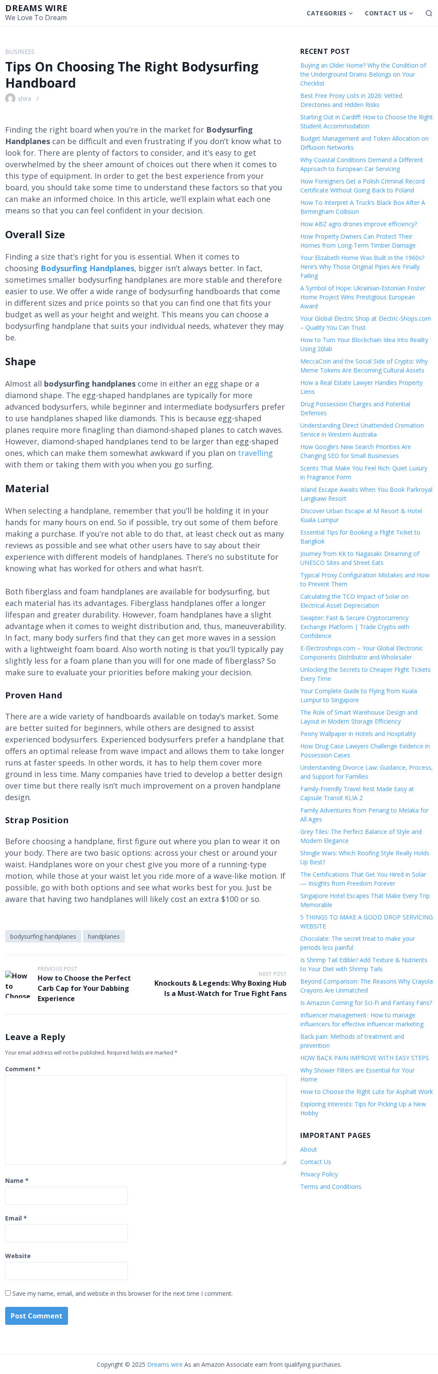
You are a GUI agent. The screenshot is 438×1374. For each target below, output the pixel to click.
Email (16, 1218)
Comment (23, 1069)
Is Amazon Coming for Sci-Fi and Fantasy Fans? (366, 1003)
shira (24, 99)
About (308, 1149)
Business (20, 51)
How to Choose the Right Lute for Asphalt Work (366, 1091)
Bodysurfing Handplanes (87, 268)
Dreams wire (36, 8)
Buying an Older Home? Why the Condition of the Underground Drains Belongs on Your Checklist (363, 74)
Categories (327, 13)
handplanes (104, 936)
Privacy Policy (319, 1174)
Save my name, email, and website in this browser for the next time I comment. (122, 1293)
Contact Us (386, 13)
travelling (255, 453)
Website (18, 1256)
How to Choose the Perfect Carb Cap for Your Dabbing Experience (84, 988)
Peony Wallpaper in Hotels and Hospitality (358, 734)
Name (17, 1180)
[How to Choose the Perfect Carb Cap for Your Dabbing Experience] (19, 984)
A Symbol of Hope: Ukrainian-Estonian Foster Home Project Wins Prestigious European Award (362, 297)
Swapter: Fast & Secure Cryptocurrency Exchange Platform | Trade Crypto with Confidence (354, 627)
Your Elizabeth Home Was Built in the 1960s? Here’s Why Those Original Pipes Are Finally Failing (362, 267)
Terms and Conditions (330, 1186)
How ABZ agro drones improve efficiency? (358, 224)
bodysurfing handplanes (43, 936)
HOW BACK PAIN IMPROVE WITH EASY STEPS (364, 1058)
